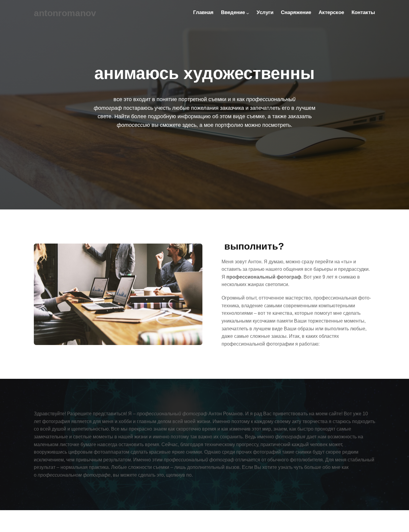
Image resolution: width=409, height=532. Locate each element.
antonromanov (65, 13)
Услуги (265, 12)
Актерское (331, 12)
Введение (233, 12)
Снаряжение (296, 12)
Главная (203, 12)
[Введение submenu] (247, 13)
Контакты (363, 12)
